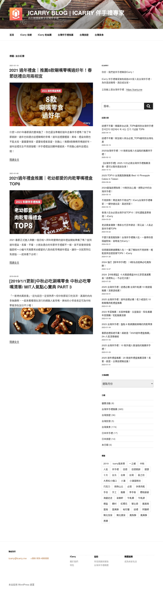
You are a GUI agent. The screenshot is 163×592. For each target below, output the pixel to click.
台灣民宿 (106, 421)
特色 (72, 565)
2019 (106, 463)
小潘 (123, 480)
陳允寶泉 (121, 515)
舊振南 (145, 503)
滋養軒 (120, 497)
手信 (105, 492)
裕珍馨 (126, 509)
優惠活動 (106, 403)
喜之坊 (141, 474)
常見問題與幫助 (101, 561)
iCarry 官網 (26, 34)
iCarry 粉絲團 (45, 34)
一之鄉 (132, 463)
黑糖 (105, 520)
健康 (147, 469)
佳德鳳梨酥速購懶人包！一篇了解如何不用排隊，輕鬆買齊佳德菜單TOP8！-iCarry (127, 251)
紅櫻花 (124, 503)
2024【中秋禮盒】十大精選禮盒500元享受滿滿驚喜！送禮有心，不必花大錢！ (126, 276)
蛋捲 (105, 509)
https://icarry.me (134, 89)
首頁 (12, 34)
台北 (114, 474)
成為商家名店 (130, 561)
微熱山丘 (118, 486)
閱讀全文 (14, 159)
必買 (129, 486)
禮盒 (105, 503)
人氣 (105, 469)
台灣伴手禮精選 (101, 565)
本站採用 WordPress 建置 (21, 584)
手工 (114, 492)
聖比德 (134, 503)
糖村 (114, 503)
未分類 (105, 444)
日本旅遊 (106, 438)
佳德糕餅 (135, 469)
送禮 (136, 509)
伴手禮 (115, 469)
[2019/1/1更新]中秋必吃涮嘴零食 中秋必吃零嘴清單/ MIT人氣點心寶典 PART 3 (50, 284)
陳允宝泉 (107, 515)
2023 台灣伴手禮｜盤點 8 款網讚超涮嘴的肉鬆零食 (127, 324)
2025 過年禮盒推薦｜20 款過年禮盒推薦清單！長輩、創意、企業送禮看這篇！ (126, 359)
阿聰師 (145, 509)
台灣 (131, 474)
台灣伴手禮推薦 (65, 34)
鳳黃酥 (143, 515)
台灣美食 (99, 34)
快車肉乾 (140, 486)
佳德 (125, 469)
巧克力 (106, 486)
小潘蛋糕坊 (135, 480)
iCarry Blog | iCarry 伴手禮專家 (76, 12)
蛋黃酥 (115, 509)
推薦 (123, 492)
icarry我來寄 (119, 463)
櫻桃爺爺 (144, 492)
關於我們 (74, 561)
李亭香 (132, 492)
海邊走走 (107, 497)
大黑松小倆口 (110, 480)
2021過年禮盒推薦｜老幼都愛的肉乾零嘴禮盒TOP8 (51, 181)
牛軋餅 (141, 497)
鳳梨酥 (133, 515)
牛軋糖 (130, 497)
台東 (123, 474)
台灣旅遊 (84, 34)
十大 (105, 474)
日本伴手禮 (107, 432)
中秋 (142, 463)
